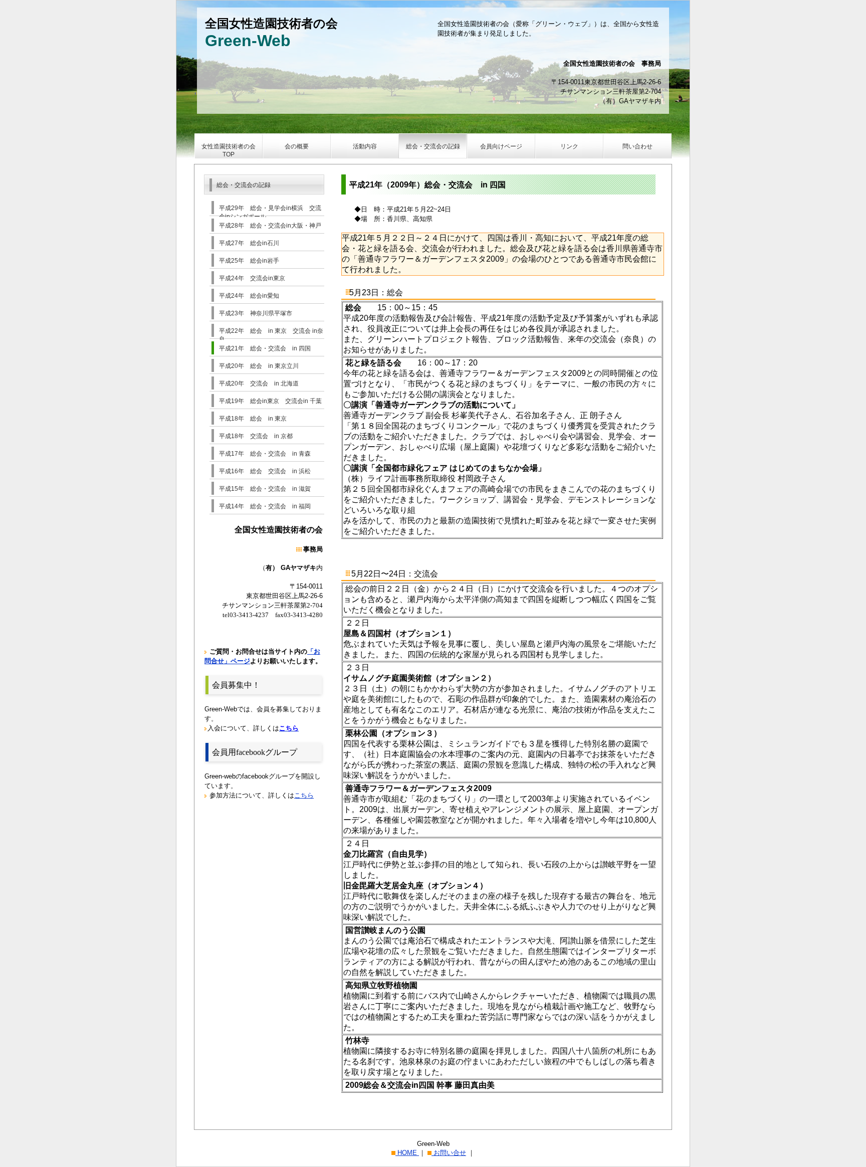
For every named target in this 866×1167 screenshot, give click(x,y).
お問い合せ (448, 1152)
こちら (304, 795)
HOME (407, 1152)
